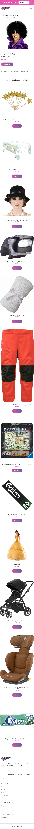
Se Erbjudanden (24, 2)
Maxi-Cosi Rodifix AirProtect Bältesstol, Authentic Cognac (17, 687)
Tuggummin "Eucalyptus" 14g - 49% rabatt (17, 739)
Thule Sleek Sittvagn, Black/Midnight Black (17, 621)
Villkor (3, 812)
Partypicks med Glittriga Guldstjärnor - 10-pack (17, 120)
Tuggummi (15, 54)
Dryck (2, 787)
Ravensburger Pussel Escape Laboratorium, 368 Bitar (17, 464)
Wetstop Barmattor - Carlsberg (17, 514)
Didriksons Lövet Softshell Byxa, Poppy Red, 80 (17, 405)
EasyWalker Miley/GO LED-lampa (17, 262)
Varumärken (4, 795)
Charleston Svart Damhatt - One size (17, 220)
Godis (10, 54)
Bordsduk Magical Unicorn (17, 170)
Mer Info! (7, 64)
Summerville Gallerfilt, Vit (17, 315)
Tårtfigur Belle (17, 564)
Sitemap (3, 817)
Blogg (3, 806)
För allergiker (5, 790)
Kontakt (3, 809)
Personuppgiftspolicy (7, 814)
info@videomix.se (6, 778)
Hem (2, 18)
